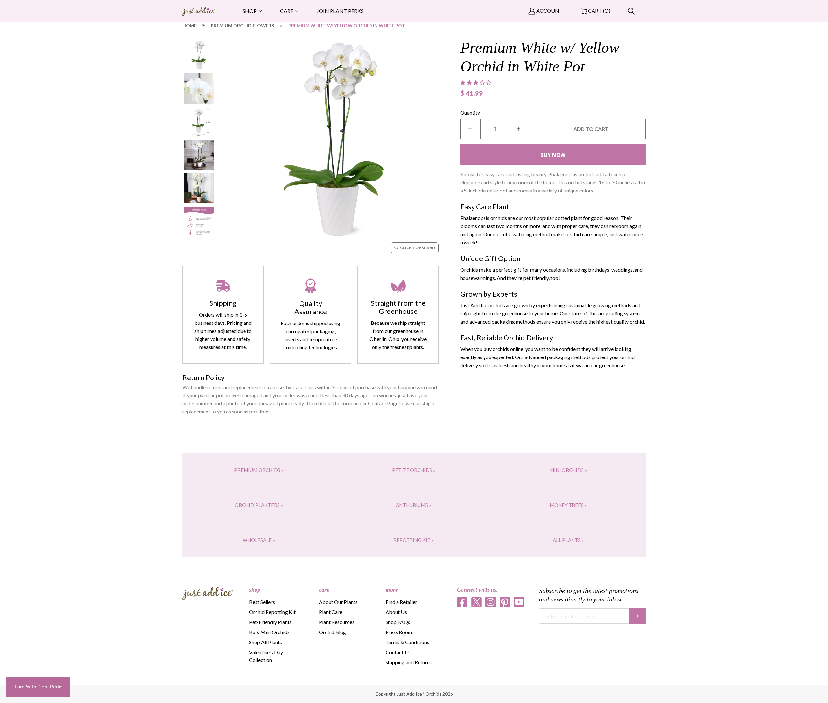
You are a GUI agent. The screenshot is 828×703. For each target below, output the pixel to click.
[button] (476, 82)
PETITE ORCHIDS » (413, 470)
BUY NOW (552, 155)
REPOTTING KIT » (413, 540)
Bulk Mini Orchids (269, 632)
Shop (250, 11)
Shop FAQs (398, 622)
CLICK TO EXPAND (417, 247)
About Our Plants (338, 602)
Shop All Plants (265, 642)
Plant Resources (336, 622)
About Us (396, 612)
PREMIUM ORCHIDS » (259, 470)
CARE (286, 11)
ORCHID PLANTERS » (259, 505)
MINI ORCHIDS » (568, 470)
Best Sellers (262, 602)
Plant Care (330, 612)
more (392, 590)
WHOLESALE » (259, 540)
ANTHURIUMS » (413, 505)
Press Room (399, 632)
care (324, 590)
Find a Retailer (401, 602)
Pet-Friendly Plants (270, 622)
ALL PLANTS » (568, 540)
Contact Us (398, 652)
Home (189, 25)
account (549, 10)
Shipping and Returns (409, 662)
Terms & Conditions (407, 642)
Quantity (470, 112)
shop (254, 590)
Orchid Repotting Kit (272, 612)
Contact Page (383, 403)
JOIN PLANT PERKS (340, 11)
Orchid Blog (332, 632)
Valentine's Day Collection (266, 656)
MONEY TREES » (568, 505)
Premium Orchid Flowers (242, 25)
